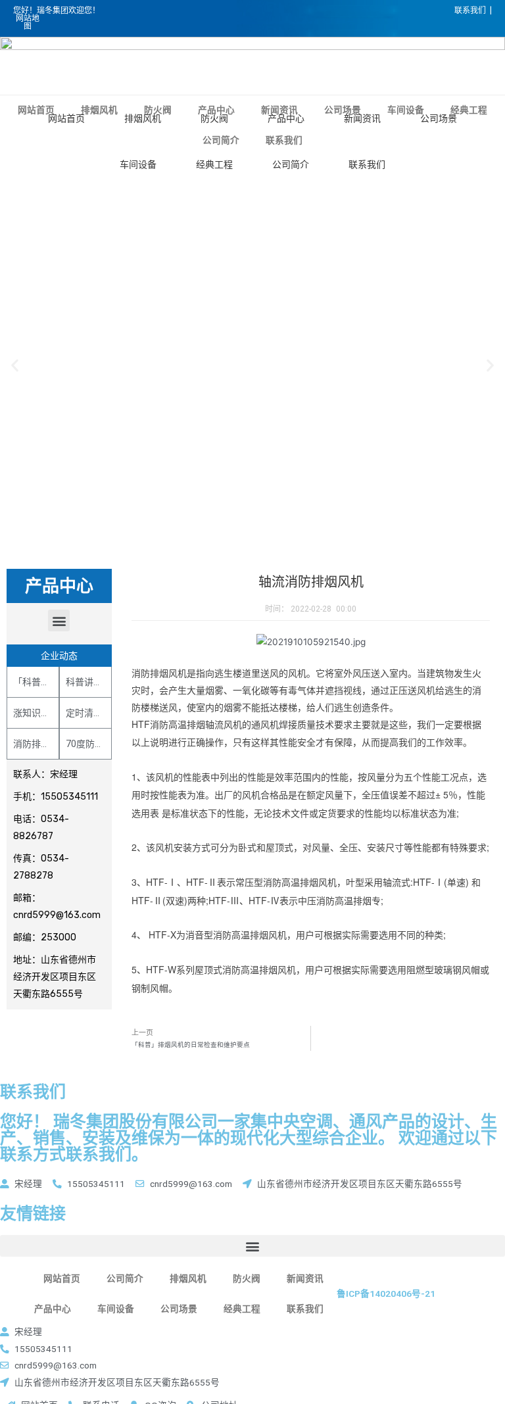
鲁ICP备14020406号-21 (386, 1293)
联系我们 (367, 164)
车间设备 (138, 164)
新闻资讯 (362, 118)
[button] (59, 620)
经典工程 (214, 164)
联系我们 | (473, 10)
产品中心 (286, 118)
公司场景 (438, 118)
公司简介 (290, 164)
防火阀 (214, 118)
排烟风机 (142, 118)
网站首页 (66, 118)
